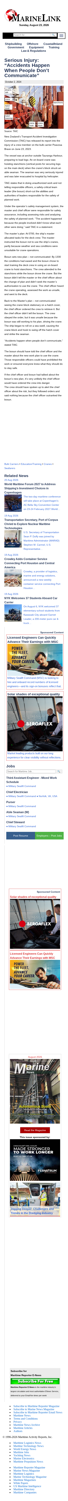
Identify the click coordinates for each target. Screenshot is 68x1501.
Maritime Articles (22, 1427)
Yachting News (21, 1455)
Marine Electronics (23, 1458)
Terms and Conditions (25, 1418)
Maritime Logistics (23, 1473)
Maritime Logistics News (27, 1442)
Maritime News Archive (26, 1424)
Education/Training (31, 464)
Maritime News (22, 1415)
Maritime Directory (24, 1489)
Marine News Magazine (26, 1470)
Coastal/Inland (52, 43)
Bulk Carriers (11, 464)
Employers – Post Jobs (49, 835)
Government (16, 47)
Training (54, 47)
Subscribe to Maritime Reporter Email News (37, 1412)
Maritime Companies (24, 1492)
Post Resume (20, 835)
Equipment (36, 47)
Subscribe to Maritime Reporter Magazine (36, 1406)
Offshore (32, 43)
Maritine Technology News (28, 1446)
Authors (17, 1431)
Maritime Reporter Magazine (29, 1467)
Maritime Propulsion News (28, 1461)
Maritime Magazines (24, 1479)
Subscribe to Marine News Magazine (33, 1409)
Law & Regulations (33, 50)
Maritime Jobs (21, 1452)
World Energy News (24, 1449)
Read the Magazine (35, 1130)
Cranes (48, 464)
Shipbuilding (13, 43)
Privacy (17, 1421)
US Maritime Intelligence (27, 1486)
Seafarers (9, 468)
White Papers (20, 1483)
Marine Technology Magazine (30, 1476)
